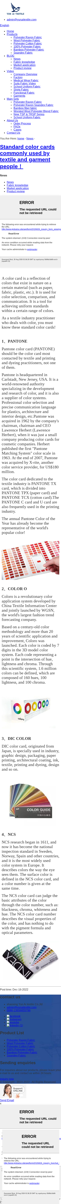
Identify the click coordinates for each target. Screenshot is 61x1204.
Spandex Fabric (23, 52)
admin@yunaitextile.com (21, 19)
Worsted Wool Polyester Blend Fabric (36, 111)
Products (12, 34)
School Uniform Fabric (27, 86)
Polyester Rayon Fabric (28, 37)
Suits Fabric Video (25, 83)
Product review (23, 68)
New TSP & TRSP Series (29, 114)
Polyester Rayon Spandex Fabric (33, 105)
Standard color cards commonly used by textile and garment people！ (27, 156)
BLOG (10, 55)
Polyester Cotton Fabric (28, 43)
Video (10, 71)
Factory (18, 77)
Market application (25, 65)
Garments (19, 95)
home (20, 138)
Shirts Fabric (21, 89)
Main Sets (13, 98)
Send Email (7, 1100)
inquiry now (7, 1078)
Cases (17, 129)
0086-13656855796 (18, 1010)
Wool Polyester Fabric (27, 40)
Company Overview (25, 74)
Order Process (22, 123)
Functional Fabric (24, 92)
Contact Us (13, 132)
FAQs (17, 126)
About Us (12, 120)
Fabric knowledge (24, 62)
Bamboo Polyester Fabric (29, 49)
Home (10, 31)
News (17, 58)
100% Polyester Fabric (27, 46)
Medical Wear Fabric (26, 80)
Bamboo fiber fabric (25, 108)
